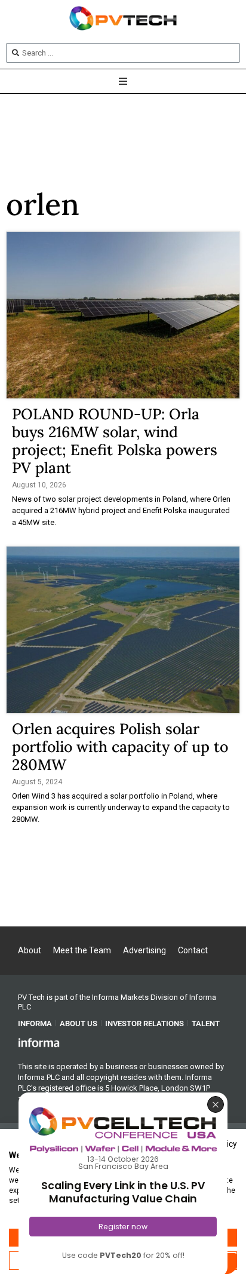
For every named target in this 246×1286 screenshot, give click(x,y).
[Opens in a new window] (39, 1042)
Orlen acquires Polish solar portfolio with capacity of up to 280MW (120, 746)
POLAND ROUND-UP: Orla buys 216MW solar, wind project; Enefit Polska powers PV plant (114, 440)
